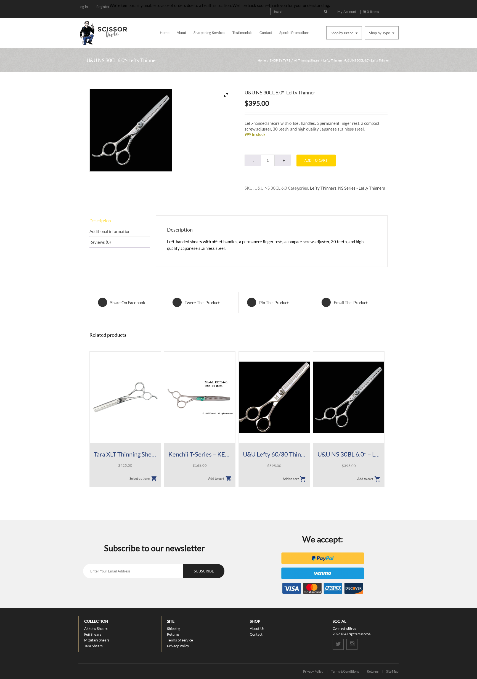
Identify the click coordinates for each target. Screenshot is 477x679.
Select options (139, 478)
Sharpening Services (209, 32)
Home (164, 32)
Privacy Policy (178, 646)
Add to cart (316, 160)
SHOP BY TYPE (280, 60)
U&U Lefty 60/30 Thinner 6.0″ (274, 454)
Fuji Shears (92, 634)
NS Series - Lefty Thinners (361, 187)
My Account (346, 11)
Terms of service (180, 640)
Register (103, 6)
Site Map (392, 671)
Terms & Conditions (345, 671)
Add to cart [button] (216, 478)
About (181, 32)
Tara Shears (93, 646)
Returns (173, 634)
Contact (265, 32)
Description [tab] (100, 220)
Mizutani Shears (97, 640)
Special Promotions (294, 32)
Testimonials (242, 32)
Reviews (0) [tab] (100, 242)
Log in (83, 6)
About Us (257, 628)
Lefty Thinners (333, 60)
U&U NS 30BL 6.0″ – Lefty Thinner (348, 454)
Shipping (173, 628)
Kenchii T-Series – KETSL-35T (199, 454)
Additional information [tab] (109, 231)
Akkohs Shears (96, 628)
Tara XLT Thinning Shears (125, 454)
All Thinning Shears (306, 60)
